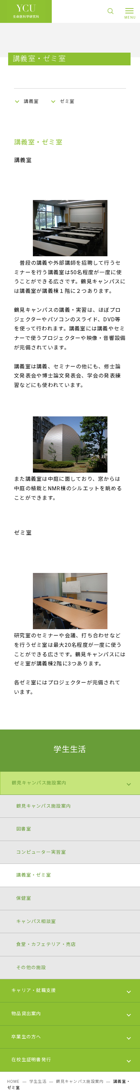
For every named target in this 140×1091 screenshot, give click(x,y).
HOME (13, 1081)
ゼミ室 (67, 101)
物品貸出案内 (26, 1013)
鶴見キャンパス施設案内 (39, 782)
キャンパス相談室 (36, 921)
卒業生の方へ (26, 1036)
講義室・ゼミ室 (33, 875)
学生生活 (69, 749)
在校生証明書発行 (31, 1059)
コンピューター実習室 (41, 852)
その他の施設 (31, 967)
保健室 (23, 898)
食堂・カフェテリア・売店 (46, 944)
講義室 (31, 101)
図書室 (23, 828)
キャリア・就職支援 (33, 990)
